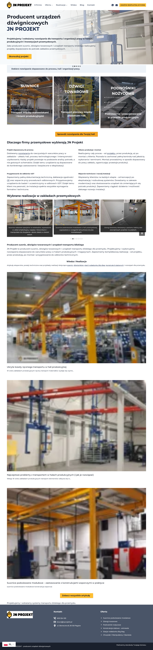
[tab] (72, 66)
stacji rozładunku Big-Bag (94, 265)
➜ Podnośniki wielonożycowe (115, 107)
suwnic (22, 245)
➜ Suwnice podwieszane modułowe (24, 90)
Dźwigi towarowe (110, 621)
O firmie (38, 5)
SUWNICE (30, 86)
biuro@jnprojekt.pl (64, 622)
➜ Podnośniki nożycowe (113, 97)
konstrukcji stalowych (115, 265)
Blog (82, 5)
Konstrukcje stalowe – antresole (116, 628)
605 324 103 (61, 618)
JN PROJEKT (23, 29)
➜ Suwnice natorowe (19, 95)
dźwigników (79, 265)
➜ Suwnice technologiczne (21, 109)
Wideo (74, 5)
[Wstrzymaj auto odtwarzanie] (142, 233)
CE (8, 180)
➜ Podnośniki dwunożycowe (115, 102)
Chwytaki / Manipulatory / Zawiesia (117, 635)
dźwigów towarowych (39, 245)
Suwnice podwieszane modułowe (116, 618)
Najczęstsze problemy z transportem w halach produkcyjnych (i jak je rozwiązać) (50, 475)
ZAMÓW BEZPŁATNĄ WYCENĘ (133, 5)
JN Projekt (75, 142)
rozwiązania (24, 153)
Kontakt (91, 5)
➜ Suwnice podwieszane (20, 100)
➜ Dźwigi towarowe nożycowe (69, 96)
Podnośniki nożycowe (112, 625)
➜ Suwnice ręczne (18, 105)
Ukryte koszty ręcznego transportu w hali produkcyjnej (36, 367)
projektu (111, 153)
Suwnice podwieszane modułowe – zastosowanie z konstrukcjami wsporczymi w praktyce (55, 583)
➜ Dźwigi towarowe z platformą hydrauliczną (75, 100)
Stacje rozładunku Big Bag (114, 632)
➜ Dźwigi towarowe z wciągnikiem (71, 105)
